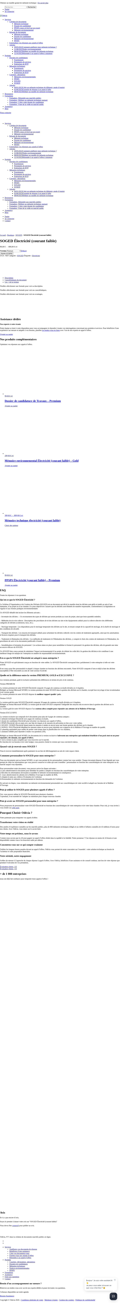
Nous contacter (5, 113)
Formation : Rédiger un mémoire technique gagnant (28, 100)
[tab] (62, 278)
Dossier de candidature (22, 26)
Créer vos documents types (19, 1253)
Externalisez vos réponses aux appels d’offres (26, 43)
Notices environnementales (19, 1268)
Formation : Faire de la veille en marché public (26, 104)
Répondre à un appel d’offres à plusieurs (33, 53)
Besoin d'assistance (7, 1296)
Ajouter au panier (6, 253)
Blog (6, 109)
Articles (12, 45)
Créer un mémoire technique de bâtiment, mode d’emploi (39, 87)
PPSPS (16, 41)
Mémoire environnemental (24, 30)
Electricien (36, 256)
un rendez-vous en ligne (51, 330)
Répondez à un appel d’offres (20, 1258)
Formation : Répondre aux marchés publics (25, 98)
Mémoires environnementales (25, 77)
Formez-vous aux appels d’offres (21, 1256)
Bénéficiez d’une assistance (19, 1251)
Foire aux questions (12, 1277)
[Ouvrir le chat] (113, 1296)
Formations (9, 96)
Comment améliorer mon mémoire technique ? (35, 47)
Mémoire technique (21, 24)
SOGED (17, 81)
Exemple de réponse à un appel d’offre (32, 90)
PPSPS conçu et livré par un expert (27, 28)
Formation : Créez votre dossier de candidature (26, 102)
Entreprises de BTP (21, 64)
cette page (15, 808)
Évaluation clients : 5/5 (8, 867)
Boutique (10, 235)
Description (9, 278)
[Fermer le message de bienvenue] (114, 1279)
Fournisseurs (18, 60)
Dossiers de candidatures (18, 58)
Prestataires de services (22, 62)
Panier (7, 9)
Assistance (9, 107)
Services (8, 20)
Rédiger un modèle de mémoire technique (33, 51)
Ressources (9, 94)
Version (3, 251)
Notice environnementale (27, 49)
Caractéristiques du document (15, 280)
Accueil (3, 235)
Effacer (24, 251)
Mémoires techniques (17, 66)
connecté (15, 1226)
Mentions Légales (51, 1300)
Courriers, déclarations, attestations (22, 1262)
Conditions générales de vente (32, 1300)
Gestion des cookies (66, 1300)
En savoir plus (43, 3)
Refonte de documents (17, 32)
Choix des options (11, 525)
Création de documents (17, 22)
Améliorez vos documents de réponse (23, 1249)
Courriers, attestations (17, 75)
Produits (8, 56)
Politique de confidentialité (85, 1300)
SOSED (17, 83)
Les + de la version (12, 282)
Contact (7, 221)
